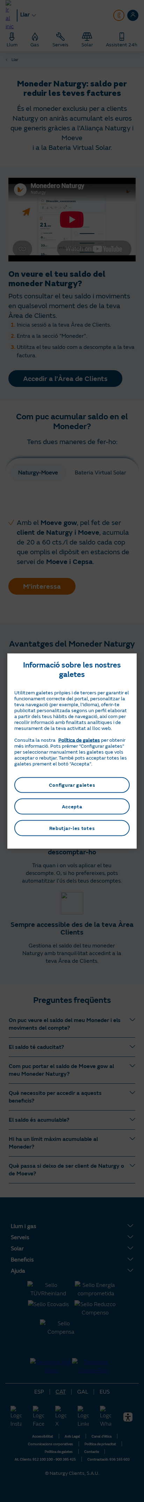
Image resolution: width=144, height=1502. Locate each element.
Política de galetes (79, 740)
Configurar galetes (72, 785)
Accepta (72, 806)
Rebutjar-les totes (72, 828)
